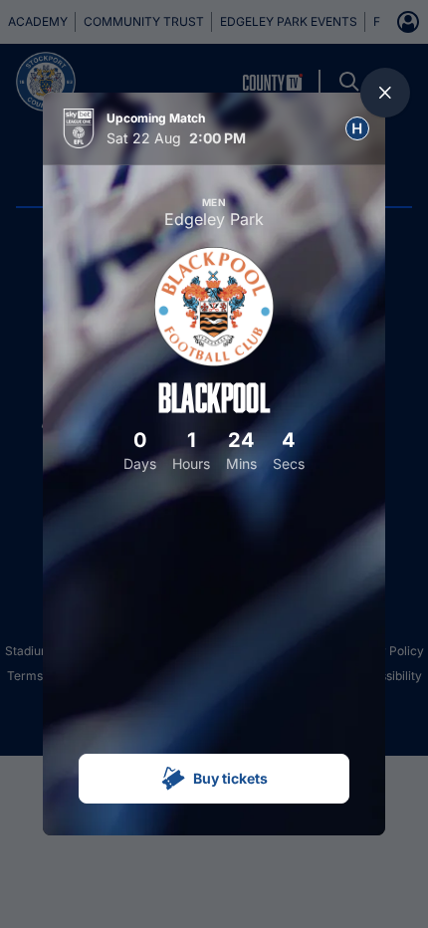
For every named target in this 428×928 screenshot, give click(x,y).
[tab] (357, 128)
